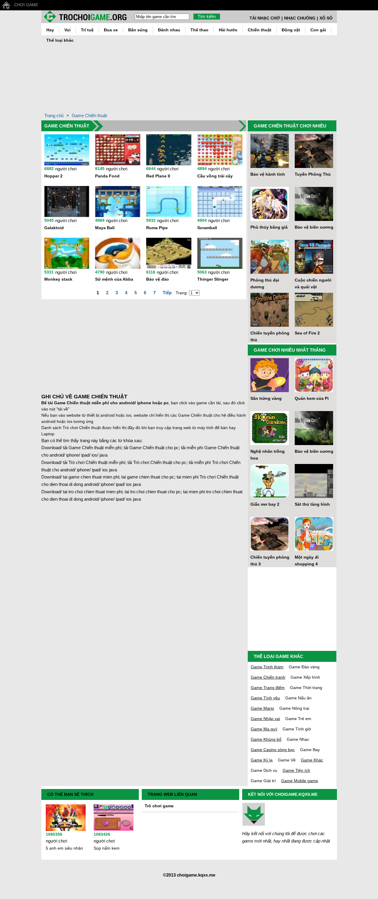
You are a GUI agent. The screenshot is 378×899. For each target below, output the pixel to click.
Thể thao (199, 30)
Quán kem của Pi (312, 398)
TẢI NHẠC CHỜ (265, 18)
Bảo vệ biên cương (314, 227)
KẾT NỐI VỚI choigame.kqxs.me (282, 794)
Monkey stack (58, 279)
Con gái (318, 30)
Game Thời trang (306, 687)
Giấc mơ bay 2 (264, 504)
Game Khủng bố (266, 739)
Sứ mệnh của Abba (114, 279)
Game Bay (310, 749)
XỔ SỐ (326, 18)
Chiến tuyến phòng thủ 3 (269, 560)
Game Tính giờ (297, 729)
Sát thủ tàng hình (312, 504)
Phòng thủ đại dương (264, 283)
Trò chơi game (159, 805)
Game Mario (262, 708)
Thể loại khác (60, 40)
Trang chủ (53, 115)
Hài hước (228, 30)
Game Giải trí (263, 780)
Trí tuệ (87, 30)
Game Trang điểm (268, 687)
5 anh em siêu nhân (64, 848)
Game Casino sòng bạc (273, 749)
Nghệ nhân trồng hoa (267, 454)
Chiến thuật (259, 30)
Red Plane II (158, 176)
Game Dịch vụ (264, 770)
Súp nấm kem (107, 848)
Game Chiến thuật (89, 115)
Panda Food (107, 176)
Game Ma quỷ (264, 729)
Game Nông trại (294, 708)
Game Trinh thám (267, 666)
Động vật (291, 30)
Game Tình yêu (265, 698)
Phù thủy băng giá (269, 227)
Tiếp (167, 292)
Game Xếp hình (305, 677)
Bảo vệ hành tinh (267, 174)
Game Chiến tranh (268, 677)
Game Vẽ (287, 760)
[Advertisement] (228, 72)
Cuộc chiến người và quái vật (313, 283)
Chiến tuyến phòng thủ (269, 336)
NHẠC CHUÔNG (299, 18)
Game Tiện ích (296, 770)
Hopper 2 (53, 176)
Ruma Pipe (157, 227)
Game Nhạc (298, 739)
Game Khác (312, 760)
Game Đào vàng (304, 666)
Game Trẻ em (298, 718)
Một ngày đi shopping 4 (307, 560)
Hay (50, 30)
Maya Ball (105, 227)
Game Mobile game (299, 780)
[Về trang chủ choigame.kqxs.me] (87, 16)
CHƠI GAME (26, 4)
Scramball (207, 227)
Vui (67, 30)
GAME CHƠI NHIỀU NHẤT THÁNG (290, 350)
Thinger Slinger (212, 279)
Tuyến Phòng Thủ (313, 174)
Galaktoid (54, 227)
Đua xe (111, 30)
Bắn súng (138, 30)
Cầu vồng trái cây (215, 176)
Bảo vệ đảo (157, 279)
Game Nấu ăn (298, 698)
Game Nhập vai (265, 718)
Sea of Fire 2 (307, 333)
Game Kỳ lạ (262, 760)
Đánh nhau (169, 30)
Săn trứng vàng (266, 398)
